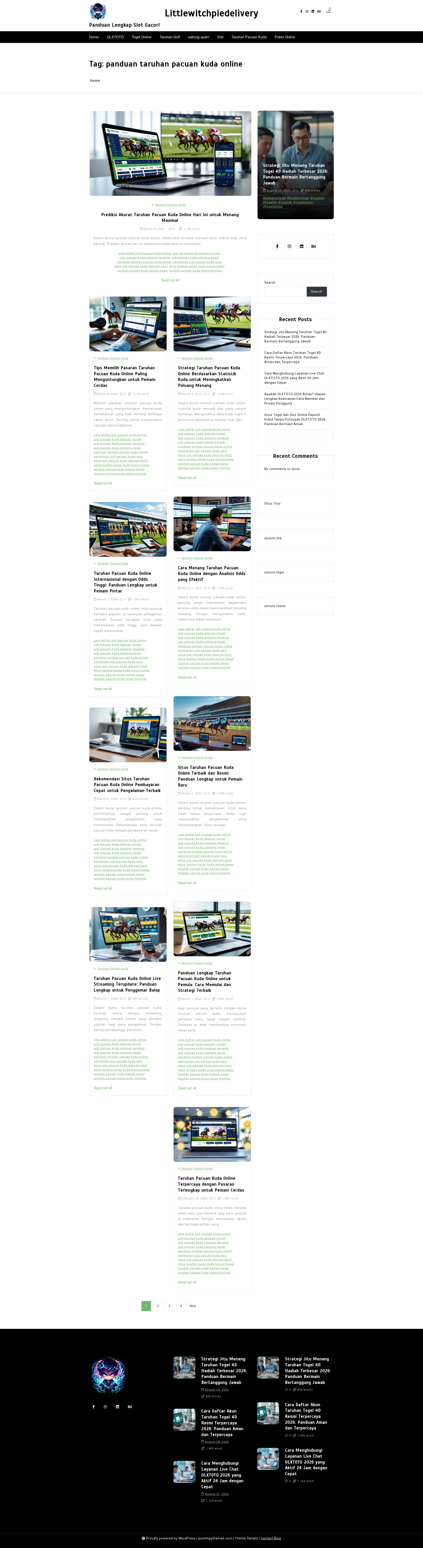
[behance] (319, 11)
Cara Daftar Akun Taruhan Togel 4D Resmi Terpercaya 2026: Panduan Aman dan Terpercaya (295, 177)
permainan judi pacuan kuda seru (197, 262)
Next (193, 1306)
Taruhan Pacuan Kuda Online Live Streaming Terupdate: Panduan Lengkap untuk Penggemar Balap (127, 984)
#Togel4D (285, 202)
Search (270, 282)
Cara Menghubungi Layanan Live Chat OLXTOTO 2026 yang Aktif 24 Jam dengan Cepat (294, 377)
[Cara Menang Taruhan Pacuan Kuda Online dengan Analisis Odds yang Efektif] (212, 524)
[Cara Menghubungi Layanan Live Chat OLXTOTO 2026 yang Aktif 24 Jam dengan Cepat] (184, 1483)
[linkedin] (313, 11)
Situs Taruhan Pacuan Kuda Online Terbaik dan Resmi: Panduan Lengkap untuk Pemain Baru (210, 776)
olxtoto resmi (275, 606)
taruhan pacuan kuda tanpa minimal (195, 270)
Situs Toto (272, 503)
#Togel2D (317, 198)
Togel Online (142, 37)
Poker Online (285, 37)
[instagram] (307, 11)
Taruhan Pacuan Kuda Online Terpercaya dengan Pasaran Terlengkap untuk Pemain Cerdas (211, 1184)
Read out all (170, 280)
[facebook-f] (301, 11)
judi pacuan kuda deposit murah (196, 253)
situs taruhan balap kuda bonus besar (197, 266)
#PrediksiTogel (298, 198)
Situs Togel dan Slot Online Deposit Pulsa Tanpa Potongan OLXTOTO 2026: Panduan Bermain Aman (295, 419)
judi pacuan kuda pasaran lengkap (145, 257)
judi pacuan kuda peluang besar (195, 257)
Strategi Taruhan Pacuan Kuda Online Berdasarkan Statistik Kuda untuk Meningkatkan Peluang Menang (209, 376)
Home (94, 37)
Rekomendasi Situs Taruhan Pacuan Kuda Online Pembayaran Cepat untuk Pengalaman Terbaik (127, 784)
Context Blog (271, 1538)
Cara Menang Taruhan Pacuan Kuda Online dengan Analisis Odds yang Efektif (212, 573)
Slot (220, 37)
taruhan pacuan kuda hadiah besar (142, 270)
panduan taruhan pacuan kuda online (144, 262)
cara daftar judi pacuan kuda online (145, 253)
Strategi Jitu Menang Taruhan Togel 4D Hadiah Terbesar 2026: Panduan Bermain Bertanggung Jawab (295, 336)
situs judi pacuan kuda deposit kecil (141, 266)
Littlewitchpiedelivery (211, 13)
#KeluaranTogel (274, 198)
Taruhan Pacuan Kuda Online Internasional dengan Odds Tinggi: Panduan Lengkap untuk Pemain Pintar (125, 582)
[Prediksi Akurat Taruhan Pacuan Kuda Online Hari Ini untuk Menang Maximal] (170, 153)
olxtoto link (273, 538)
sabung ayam (198, 37)
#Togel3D (270, 202)
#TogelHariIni (303, 202)
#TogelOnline (272, 206)
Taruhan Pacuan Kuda (249, 37)
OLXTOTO (115, 37)
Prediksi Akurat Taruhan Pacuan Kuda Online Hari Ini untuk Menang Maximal (170, 217)
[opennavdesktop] (328, 11)
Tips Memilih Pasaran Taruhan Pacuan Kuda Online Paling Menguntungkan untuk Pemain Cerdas (125, 376)
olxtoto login (274, 572)
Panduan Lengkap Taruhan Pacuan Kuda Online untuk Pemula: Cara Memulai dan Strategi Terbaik (204, 981)
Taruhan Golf (170, 37)
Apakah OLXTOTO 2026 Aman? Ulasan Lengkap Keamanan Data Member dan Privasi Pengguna (295, 398)
